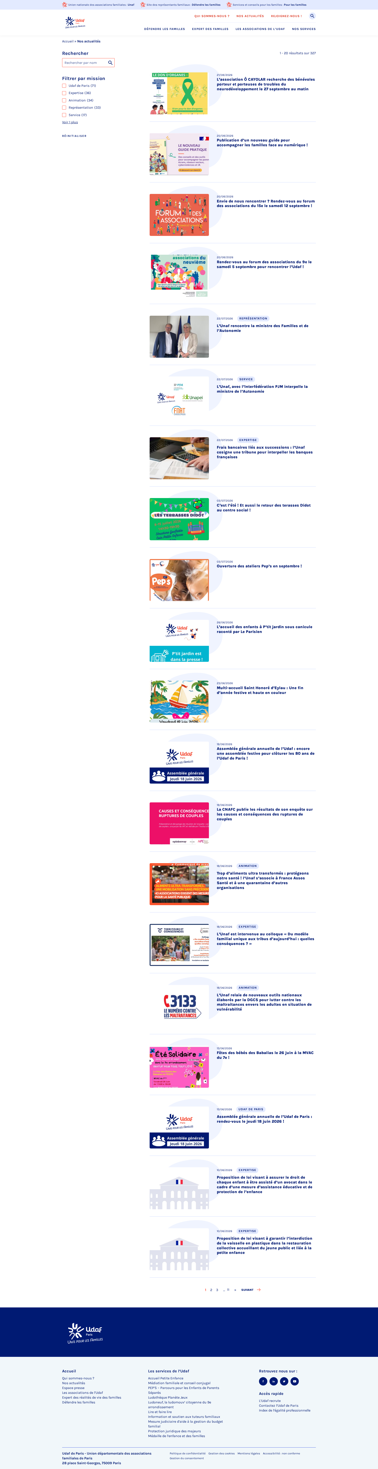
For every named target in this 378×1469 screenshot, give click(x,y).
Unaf (131, 4)
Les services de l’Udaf (168, 1371)
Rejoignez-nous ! (286, 16)
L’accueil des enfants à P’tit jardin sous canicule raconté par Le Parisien (264, 629)
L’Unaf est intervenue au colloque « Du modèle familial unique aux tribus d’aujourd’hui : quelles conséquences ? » (265, 939)
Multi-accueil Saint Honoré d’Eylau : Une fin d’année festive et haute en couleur (260, 690)
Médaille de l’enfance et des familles (176, 1436)
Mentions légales (249, 1453)
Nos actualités (250, 16)
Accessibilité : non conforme (281, 1453)
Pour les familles (295, 4)
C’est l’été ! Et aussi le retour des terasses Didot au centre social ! (264, 507)
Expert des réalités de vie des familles (91, 1397)
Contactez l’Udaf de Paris (278, 1405)
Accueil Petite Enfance (165, 1378)
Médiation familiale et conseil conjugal (179, 1383)
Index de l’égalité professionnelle (284, 1410)
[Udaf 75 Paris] (75, 22)
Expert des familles (210, 29)
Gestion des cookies (221, 1453)
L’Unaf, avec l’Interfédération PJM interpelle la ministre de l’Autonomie (262, 389)
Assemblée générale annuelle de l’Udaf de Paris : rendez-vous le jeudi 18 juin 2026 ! (264, 1119)
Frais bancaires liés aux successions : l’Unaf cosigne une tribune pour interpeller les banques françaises (265, 452)
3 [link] (217, 1290)
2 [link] (211, 1290)
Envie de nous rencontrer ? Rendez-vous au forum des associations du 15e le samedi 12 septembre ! (266, 203)
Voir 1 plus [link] (70, 122)
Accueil (68, 41)
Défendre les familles (206, 4)
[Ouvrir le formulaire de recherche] (312, 15)
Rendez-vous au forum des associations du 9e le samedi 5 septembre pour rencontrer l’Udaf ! (264, 264)
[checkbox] (101, 85)
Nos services (304, 29)
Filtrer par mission (83, 78)
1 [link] (206, 1290)
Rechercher (75, 53)
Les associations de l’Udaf (260, 29)
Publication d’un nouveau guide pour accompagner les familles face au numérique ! (262, 142)
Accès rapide (271, 1393)
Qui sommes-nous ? (211, 16)
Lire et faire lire (160, 1412)
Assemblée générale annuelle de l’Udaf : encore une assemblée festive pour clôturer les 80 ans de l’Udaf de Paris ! (266, 753)
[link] (235, 1289)
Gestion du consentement (187, 1458)
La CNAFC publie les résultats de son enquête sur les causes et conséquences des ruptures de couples (265, 814)
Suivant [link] (247, 1289)
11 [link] (226, 1289)
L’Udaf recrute (270, 1401)
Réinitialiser (74, 136)
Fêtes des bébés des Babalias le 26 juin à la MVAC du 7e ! (265, 1055)
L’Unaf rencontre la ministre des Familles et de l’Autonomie (262, 328)
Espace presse (73, 1388)
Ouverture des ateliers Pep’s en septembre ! (259, 566)
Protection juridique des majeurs (174, 1431)
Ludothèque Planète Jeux (167, 1397)
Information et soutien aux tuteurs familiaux (184, 1417)
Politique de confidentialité (188, 1453)
